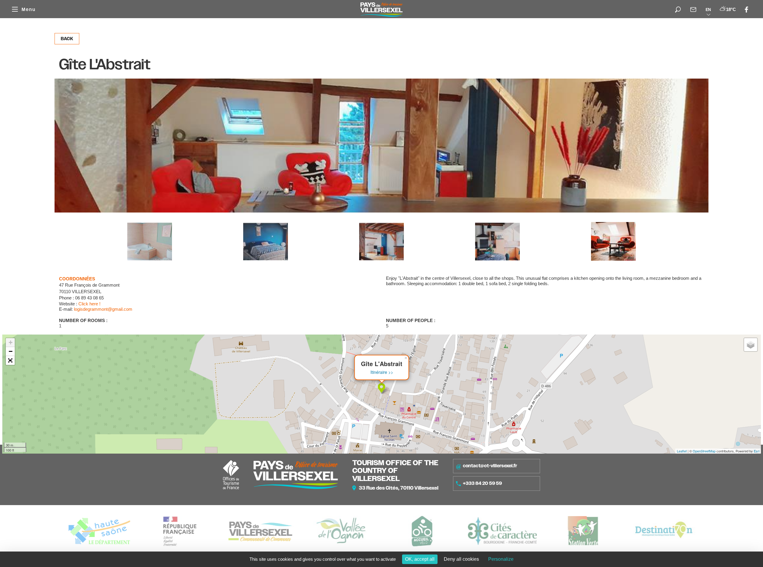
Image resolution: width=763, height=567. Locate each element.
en (708, 9)
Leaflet (682, 451)
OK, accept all (420, 559)
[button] (10, 360)
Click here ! (89, 303)
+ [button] (11, 342)
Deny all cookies (461, 559)
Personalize (501, 559)
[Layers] (750, 344)
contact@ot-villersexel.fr (490, 465)
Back (67, 38)
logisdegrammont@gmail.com (103, 309)
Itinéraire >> (381, 372)
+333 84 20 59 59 (482, 483)
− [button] (11, 351)
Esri (756, 451)
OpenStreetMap (704, 451)
